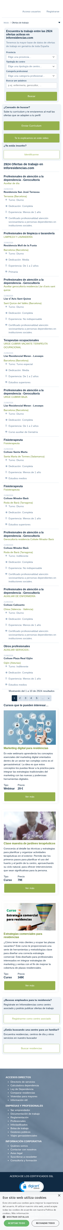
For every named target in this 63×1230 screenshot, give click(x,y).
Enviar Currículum (31, 125)
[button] (31, 1186)
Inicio (6, 23)
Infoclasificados (18, 1124)
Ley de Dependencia (21, 1089)
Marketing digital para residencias (26, 748)
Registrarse (53, 11)
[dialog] (31, 1211)
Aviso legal (16, 1153)
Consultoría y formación (23, 1160)
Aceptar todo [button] (16, 1223)
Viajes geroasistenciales (23, 1135)
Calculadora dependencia (24, 1085)
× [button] (59, 1195)
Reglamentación (19, 1117)
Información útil (18, 1100)
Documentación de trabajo (25, 1113)
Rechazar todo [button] (45, 1223)
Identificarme (31, 154)
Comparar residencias (22, 1092)
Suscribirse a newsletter (23, 1156)
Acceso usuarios (31, 11)
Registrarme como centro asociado (31, 1018)
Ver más (29, 796)
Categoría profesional (17, 71)
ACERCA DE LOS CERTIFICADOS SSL (31, 1176)
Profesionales (18, 1121)
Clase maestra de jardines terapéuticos (29, 843)
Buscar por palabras (16, 80)
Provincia (11, 52)
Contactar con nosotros (23, 1149)
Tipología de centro (15, 62)
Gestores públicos (20, 1132)
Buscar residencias (31, 1048)
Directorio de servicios (22, 1081)
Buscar (31, 96)
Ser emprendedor (20, 1110)
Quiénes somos (19, 1145)
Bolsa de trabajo (19, 1128)
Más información (20, 1213)
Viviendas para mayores (23, 1096)
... (43, 698)
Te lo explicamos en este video (31, 138)
